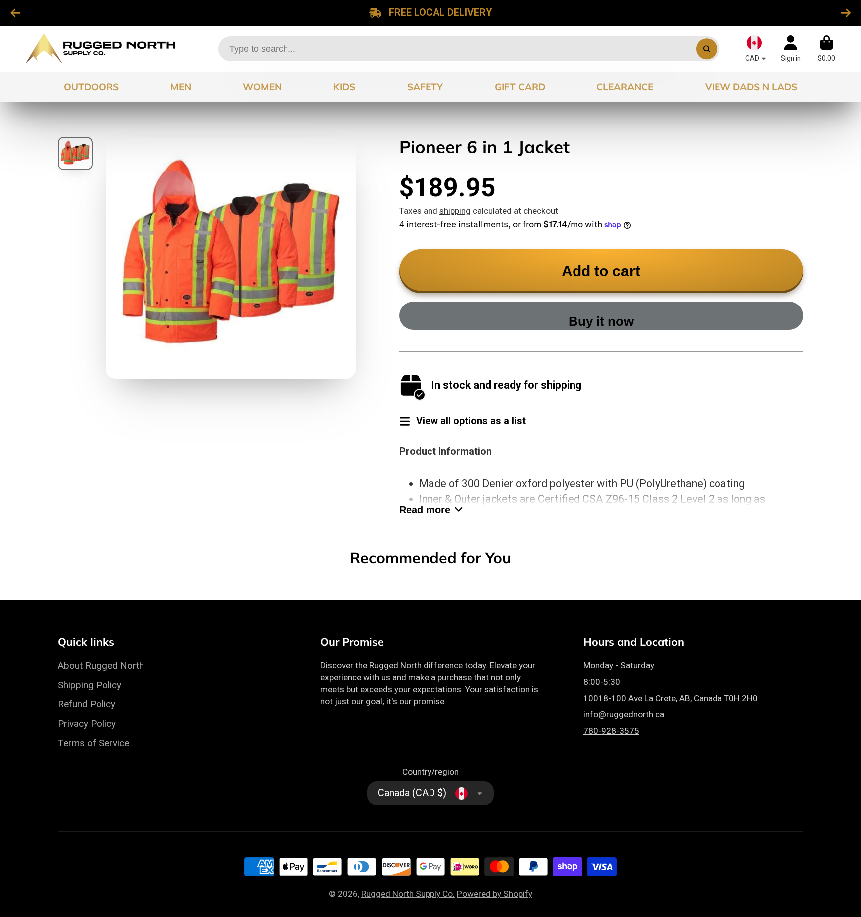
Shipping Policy (89, 685)
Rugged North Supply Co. (408, 894)
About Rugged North (101, 665)
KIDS (344, 87)
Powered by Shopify (494, 894)
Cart (826, 48)
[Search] (706, 48)
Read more (424, 509)
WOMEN (262, 87)
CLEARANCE (624, 87)
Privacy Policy (87, 723)
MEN (180, 87)
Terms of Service (93, 743)
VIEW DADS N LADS (751, 87)
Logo (100, 49)
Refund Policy (86, 704)
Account (791, 48)
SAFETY (425, 87)
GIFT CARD (520, 87)
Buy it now (601, 321)
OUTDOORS (91, 87)
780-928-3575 (611, 731)
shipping (455, 211)
